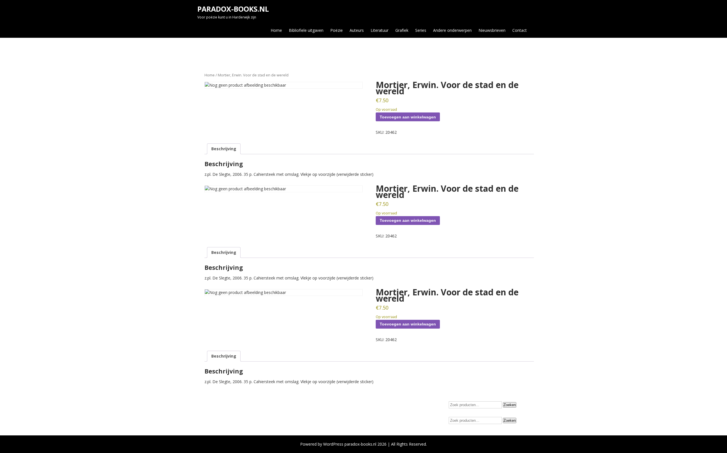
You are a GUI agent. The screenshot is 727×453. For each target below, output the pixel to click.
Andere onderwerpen (452, 30)
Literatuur (379, 30)
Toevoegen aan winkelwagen (408, 117)
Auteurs (357, 30)
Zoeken (510, 405)
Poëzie (336, 30)
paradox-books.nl (233, 9)
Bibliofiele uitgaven (306, 30)
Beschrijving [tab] (223, 148)
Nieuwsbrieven (492, 30)
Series (420, 30)
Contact (519, 30)
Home (276, 30)
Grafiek (401, 30)
